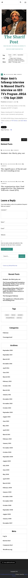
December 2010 (7, 399)
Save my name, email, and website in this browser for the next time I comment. (11, 244)
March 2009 (6, 483)
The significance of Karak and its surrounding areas (13, 299)
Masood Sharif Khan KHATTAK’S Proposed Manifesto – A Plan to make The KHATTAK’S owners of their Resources (13, 291)
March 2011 (6, 390)
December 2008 (7, 496)
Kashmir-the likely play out (11, 279)
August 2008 (7, 514)
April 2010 (6, 430)
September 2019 (8, 350)
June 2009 (6, 470)
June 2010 (6, 421)
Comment (4, 210)
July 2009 (6, 465)
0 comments (18, 74)
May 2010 (6, 425)
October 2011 (7, 386)
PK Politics (15, 121)
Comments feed (7, 545)
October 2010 (7, 408)
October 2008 (7, 505)
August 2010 (6, 417)
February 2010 (7, 439)
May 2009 (6, 474)
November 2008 (8, 501)
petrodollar (20, 315)
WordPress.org (7, 549)
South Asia (19, 318)
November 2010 (7, 403)
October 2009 (7, 452)
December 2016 (7, 363)
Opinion (20, 164)
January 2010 (7, 443)
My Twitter (2, 2)
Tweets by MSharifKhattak (10, 266)
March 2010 (6, 434)
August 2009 (7, 461)
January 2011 (7, 394)
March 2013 (6, 377)
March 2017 (6, 359)
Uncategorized (10, 74)
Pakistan (13, 315)
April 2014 (6, 368)
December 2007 (7, 523)
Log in (5, 536)
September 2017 (8, 355)
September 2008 (8, 510)
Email (3, 228)
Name (3, 222)
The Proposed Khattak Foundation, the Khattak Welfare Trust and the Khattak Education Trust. (14, 284)
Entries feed (6, 540)
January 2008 (7, 518)
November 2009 (8, 448)
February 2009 (7, 487)
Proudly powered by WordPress (7, 574)
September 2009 (8, 456)
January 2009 (7, 492)
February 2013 (7, 381)
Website (3, 235)
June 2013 (6, 372)
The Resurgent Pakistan (10, 296)
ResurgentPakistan (10, 318)
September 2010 (8, 412)
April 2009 (6, 479)
